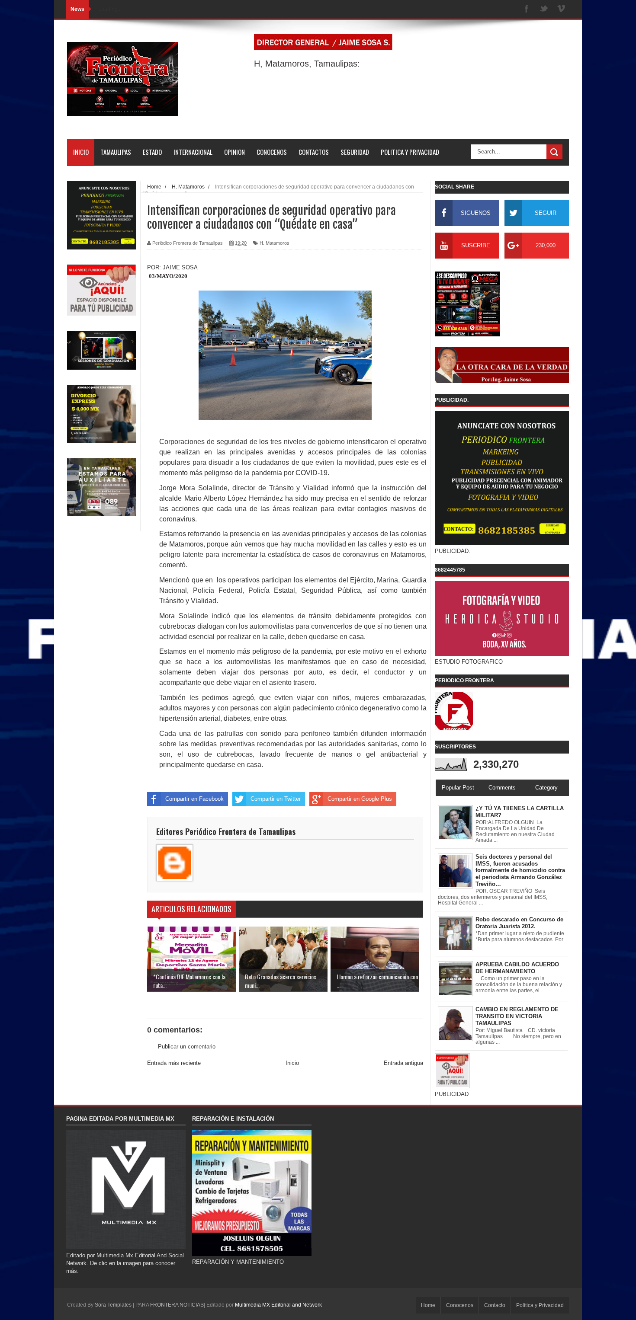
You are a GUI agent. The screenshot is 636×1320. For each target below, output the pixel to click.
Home (428, 1305)
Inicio (292, 1063)
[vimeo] (561, 9)
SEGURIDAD (354, 152)
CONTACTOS (314, 152)
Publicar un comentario (186, 1046)
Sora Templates (113, 1305)
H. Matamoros (274, 243)
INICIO (81, 152)
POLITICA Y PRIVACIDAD (410, 152)
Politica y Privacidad (540, 1305)
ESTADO (152, 152)
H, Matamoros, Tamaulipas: (307, 63)
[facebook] (526, 9)
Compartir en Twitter (276, 799)
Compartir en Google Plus (360, 799)
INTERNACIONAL (192, 152)
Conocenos (459, 1305)
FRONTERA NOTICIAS (177, 1305)
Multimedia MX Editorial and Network (278, 1305)
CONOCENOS (272, 152)
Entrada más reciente (174, 1063)
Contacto (494, 1305)
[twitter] (543, 9)
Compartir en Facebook (194, 799)
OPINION (234, 152)
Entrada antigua (403, 1063)
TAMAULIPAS (115, 152)
